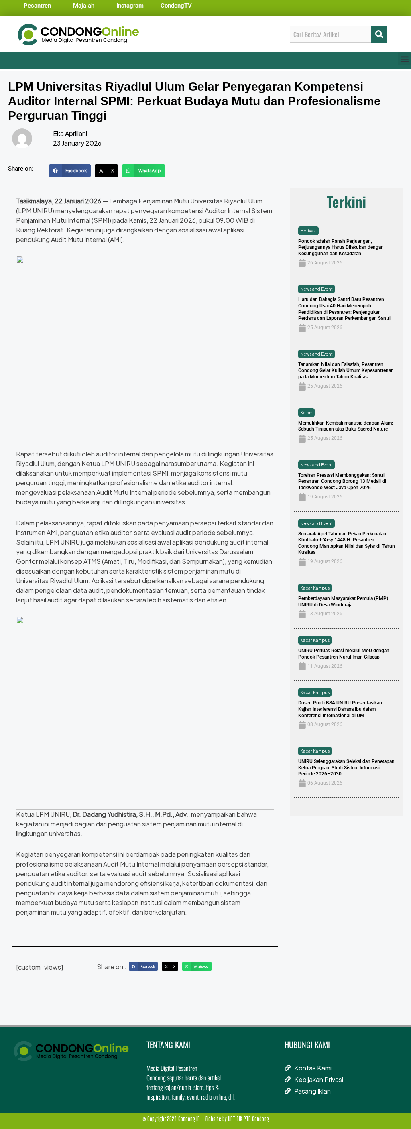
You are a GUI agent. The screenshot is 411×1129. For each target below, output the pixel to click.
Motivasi (308, 230)
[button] (404, 58)
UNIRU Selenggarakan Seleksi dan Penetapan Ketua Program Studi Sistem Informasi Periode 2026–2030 (346, 768)
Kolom (306, 412)
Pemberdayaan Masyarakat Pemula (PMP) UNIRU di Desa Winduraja (343, 602)
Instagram (130, 5)
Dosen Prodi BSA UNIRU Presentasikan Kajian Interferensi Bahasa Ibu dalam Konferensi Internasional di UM (340, 709)
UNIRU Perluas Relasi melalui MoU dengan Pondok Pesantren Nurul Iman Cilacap (343, 654)
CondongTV (176, 5)
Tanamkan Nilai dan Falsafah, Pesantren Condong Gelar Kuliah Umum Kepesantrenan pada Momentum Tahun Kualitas (346, 371)
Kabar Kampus (315, 588)
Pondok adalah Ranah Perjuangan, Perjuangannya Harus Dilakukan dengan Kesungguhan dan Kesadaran (341, 247)
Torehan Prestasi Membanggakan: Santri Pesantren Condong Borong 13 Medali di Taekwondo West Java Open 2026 (342, 481)
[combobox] (330, 34)
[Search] (379, 34)
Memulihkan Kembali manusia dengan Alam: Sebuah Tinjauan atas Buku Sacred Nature (345, 426)
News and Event (316, 289)
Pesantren (37, 5)
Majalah (83, 5)
